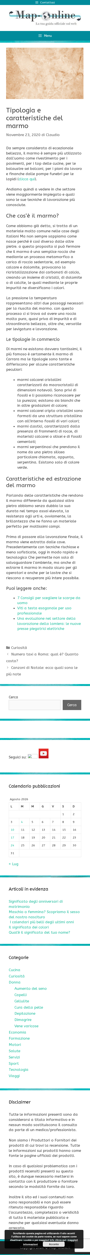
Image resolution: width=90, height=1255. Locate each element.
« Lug (13, 864)
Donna (15, 982)
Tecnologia (18, 1069)
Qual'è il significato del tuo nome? (39, 932)
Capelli (20, 995)
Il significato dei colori (29, 927)
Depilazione (24, 1013)
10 (12, 830)
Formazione (19, 1038)
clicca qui (27, 179)
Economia (17, 1032)
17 (12, 837)
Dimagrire (22, 1020)
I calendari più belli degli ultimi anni (42, 922)
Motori (15, 1044)
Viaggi (14, 1076)
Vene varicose (26, 1026)
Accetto (54, 1244)
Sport (14, 1063)
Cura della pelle (28, 1007)
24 (12, 845)
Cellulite (21, 1001)
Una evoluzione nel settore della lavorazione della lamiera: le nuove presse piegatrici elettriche (49, 623)
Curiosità (19, 647)
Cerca (13, 697)
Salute (14, 1051)
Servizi (14, 1057)
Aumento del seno (30, 988)
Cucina (14, 970)
